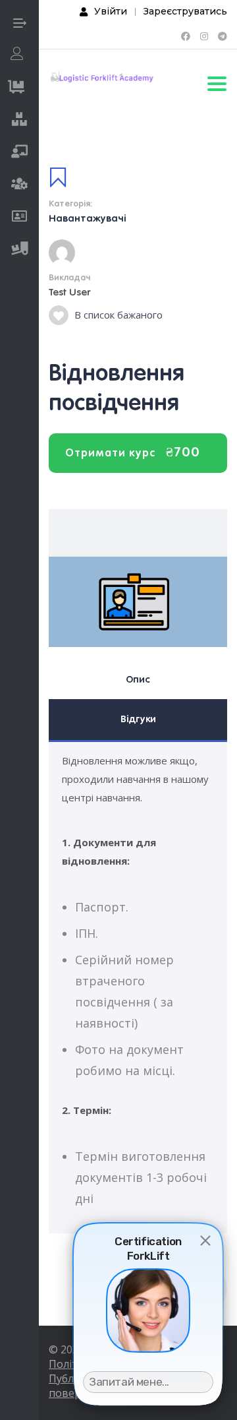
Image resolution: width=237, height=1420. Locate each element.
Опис (138, 679)
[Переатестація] (19, 153)
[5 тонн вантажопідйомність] (16, 88)
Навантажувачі (87, 218)
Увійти (110, 11)
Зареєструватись (185, 11)
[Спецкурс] (19, 185)
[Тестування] (19, 217)
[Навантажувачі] (19, 120)
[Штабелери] (19, 250)
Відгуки (138, 718)
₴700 (183, 451)
